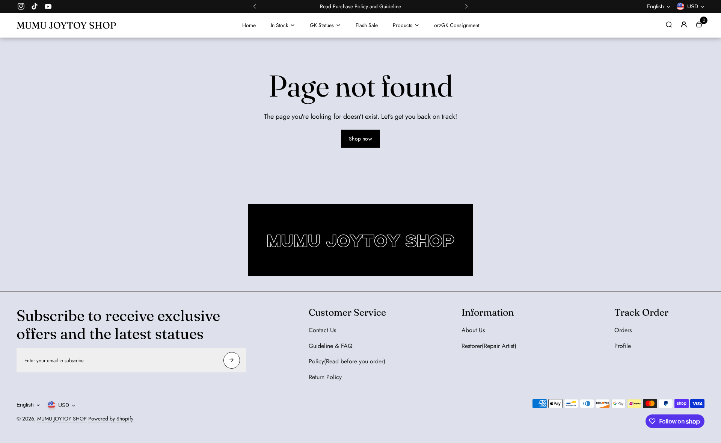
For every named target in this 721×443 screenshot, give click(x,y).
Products (402, 25)
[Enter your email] (231, 360)
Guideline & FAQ (331, 346)
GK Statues (322, 25)
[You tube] (48, 6)
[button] (254, 6)
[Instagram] (21, 6)
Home (249, 25)
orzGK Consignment (456, 25)
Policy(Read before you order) (347, 361)
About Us (473, 330)
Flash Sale (367, 25)
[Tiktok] (34, 6)
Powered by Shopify (110, 418)
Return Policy (325, 377)
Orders (623, 330)
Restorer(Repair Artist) (489, 346)
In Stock (279, 25)
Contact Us (322, 330)
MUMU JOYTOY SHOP (62, 418)
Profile (622, 346)
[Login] (683, 24)
